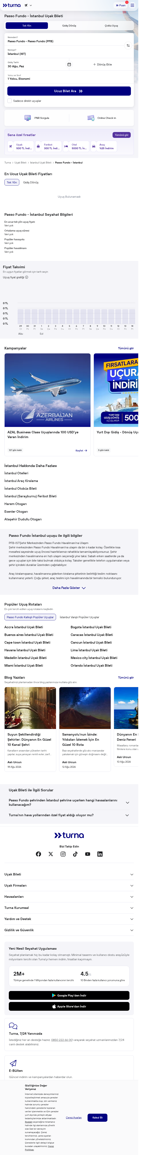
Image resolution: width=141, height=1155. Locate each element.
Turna (7, 162)
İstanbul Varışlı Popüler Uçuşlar (79, 617)
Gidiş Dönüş (30, 182)
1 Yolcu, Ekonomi (19, 78)
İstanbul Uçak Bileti (40, 162)
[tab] (27, 25)
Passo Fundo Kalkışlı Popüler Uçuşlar (30, 617)
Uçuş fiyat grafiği (13, 277)
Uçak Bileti (20, 162)
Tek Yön (12, 182)
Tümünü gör (122, 135)
